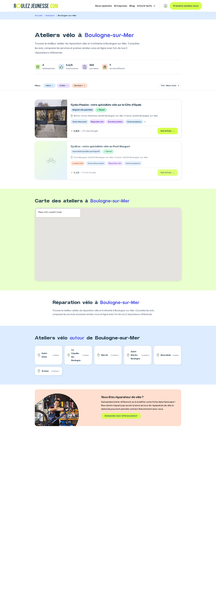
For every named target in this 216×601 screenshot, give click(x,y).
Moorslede (170, 355)
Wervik (110, 355)
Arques (50, 371)
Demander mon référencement (121, 416)
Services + (78, 86)
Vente (48, 86)
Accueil (38, 16)
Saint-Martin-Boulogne (140, 355)
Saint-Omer (50, 355)
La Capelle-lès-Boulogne (80, 355)
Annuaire (50, 16)
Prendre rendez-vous (186, 6)
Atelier (62, 86)
